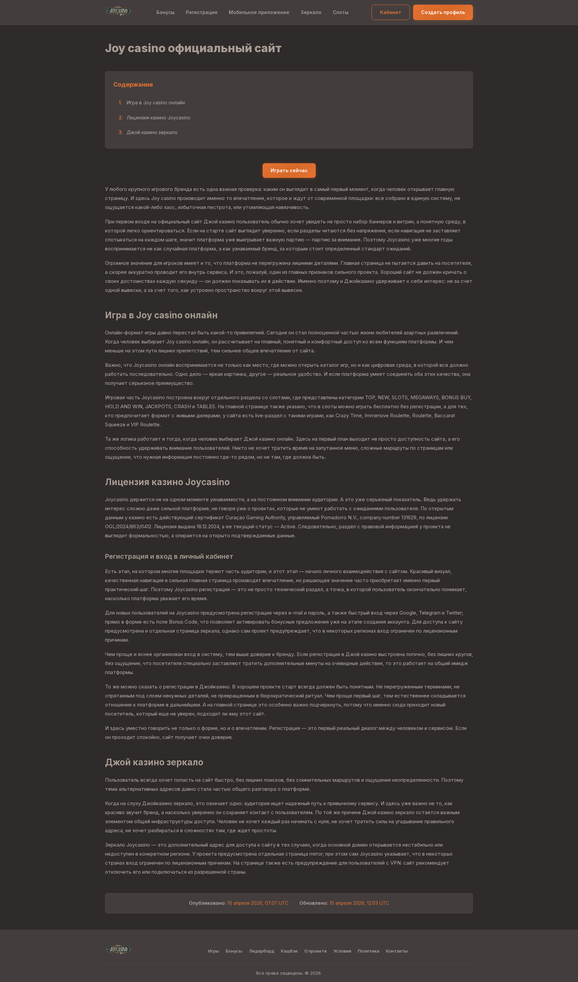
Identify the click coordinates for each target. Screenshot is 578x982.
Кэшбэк (289, 951)
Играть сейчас (289, 170)
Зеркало (311, 12)
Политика (368, 951)
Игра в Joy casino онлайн (156, 102)
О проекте (315, 951)
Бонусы (166, 12)
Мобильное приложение (259, 12)
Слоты (341, 12)
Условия (342, 951)
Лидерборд (261, 951)
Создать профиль (443, 12)
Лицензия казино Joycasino (158, 117)
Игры (213, 951)
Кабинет (390, 12)
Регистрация (201, 12)
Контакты (397, 951)
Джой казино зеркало (152, 132)
